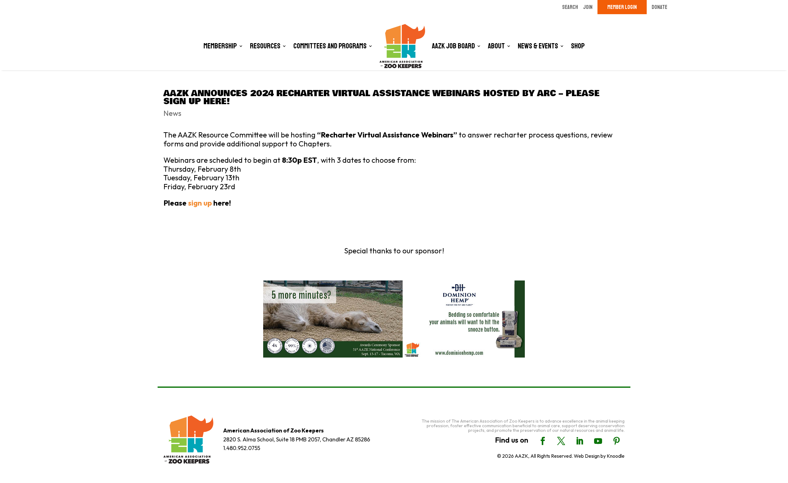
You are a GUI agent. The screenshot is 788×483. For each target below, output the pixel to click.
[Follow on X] (561, 441)
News (172, 113)
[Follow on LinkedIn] (580, 441)
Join (588, 7)
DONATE (659, 7)
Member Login (622, 7)
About (496, 46)
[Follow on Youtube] (598, 441)
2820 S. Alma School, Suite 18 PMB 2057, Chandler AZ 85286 (296, 439)
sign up (200, 202)
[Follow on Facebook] (543, 441)
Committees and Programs (330, 46)
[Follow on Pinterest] (617, 441)
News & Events (538, 46)
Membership (220, 46)
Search (570, 7)
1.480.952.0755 (241, 448)
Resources (265, 46)
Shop (578, 46)
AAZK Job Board (453, 46)
